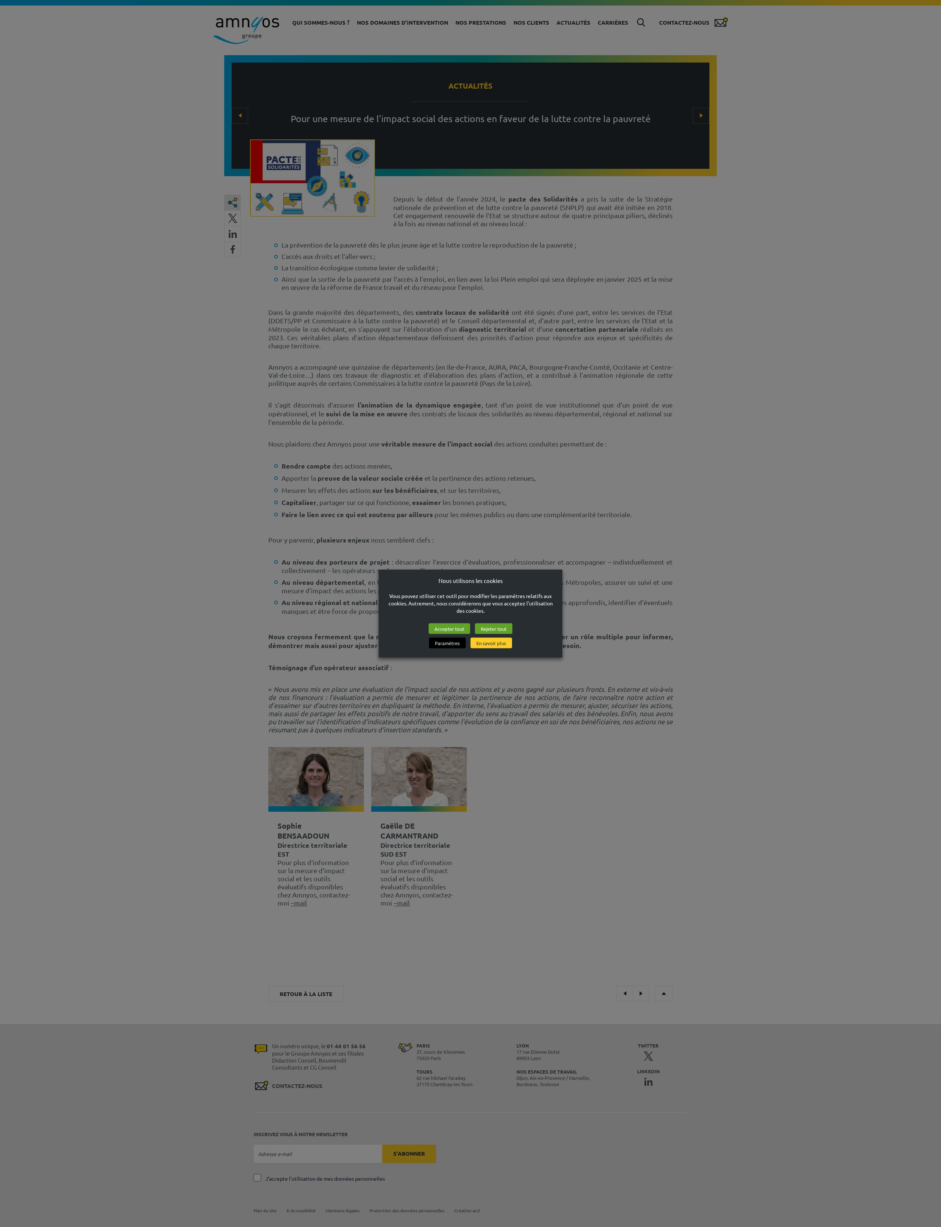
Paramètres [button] (447, 643)
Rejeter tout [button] (494, 628)
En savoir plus (491, 643)
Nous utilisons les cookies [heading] (471, 580)
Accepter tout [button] (449, 628)
